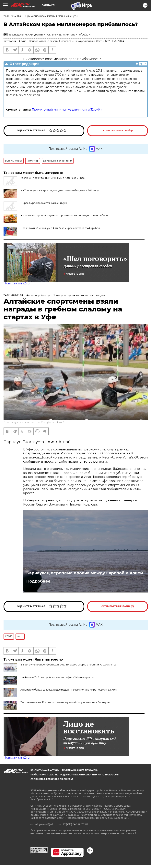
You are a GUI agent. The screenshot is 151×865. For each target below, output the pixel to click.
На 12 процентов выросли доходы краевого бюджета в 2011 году (59, 190)
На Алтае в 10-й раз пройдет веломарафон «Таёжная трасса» (57, 677)
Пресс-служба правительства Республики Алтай (34, 422)
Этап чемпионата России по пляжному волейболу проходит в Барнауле (65, 702)
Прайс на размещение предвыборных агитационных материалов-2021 (74, 774)
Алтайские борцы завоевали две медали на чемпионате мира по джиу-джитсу (68, 689)
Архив (22, 41)
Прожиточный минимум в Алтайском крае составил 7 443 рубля (60, 228)
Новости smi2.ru (17, 283)
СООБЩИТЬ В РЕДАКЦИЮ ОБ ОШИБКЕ (51, 779)
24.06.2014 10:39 (13, 16)
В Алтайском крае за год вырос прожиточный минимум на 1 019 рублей (64, 215)
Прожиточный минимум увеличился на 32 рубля (67, 109)
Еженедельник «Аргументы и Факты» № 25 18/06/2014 (91, 41)
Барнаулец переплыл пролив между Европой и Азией (84, 573)
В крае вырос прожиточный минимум (43, 203)
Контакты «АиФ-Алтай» (44, 770)
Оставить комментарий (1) (118, 130)
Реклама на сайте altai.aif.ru (80, 770)
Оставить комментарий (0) (117, 606)
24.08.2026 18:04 (13, 295)
